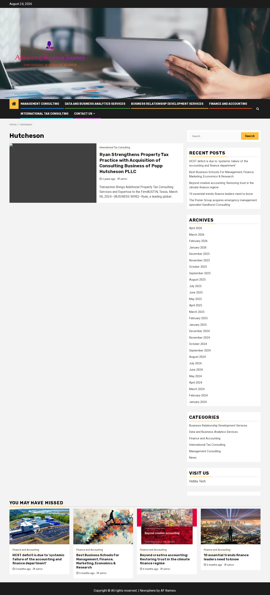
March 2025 (196, 312)
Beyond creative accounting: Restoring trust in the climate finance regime (165, 559)
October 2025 (198, 266)
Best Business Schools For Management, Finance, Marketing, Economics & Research (97, 561)
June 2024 (196, 369)
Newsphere (148, 590)
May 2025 (195, 299)
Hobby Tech (197, 481)
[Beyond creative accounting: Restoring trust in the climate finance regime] (167, 526)
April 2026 (195, 228)
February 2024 (198, 395)
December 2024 (199, 331)
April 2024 (195, 382)
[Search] (257, 109)
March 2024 (196, 389)
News (192, 457)
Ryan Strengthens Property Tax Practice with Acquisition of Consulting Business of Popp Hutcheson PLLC (134, 163)
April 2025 (195, 305)
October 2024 (198, 344)
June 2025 (196, 292)
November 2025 (199, 260)
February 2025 (198, 318)
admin (123, 179)
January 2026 (198, 247)
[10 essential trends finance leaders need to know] (231, 526)
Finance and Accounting (228, 104)
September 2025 (200, 273)
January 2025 (198, 325)
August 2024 (197, 357)
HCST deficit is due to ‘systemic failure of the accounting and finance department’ (38, 559)
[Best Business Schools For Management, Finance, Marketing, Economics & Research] (103, 526)
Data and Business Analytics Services (95, 104)
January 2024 (198, 402)
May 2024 (195, 376)
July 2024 (195, 363)
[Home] (14, 104)
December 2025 (199, 254)
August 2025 (197, 279)
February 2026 (198, 241)
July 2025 (195, 286)
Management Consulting (40, 104)
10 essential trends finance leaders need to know (221, 194)
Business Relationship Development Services (167, 104)
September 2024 (200, 350)
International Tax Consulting (44, 113)
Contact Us (83, 113)
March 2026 (196, 234)
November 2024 (199, 337)
